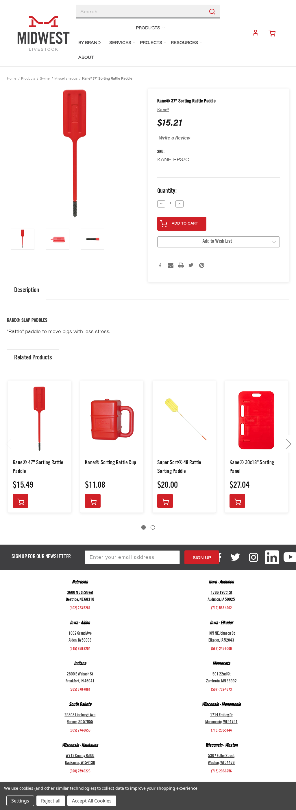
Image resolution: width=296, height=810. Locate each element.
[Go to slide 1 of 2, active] (143, 527)
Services (120, 43)
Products (148, 28)
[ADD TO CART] (20, 501)
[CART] (274, 33)
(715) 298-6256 (221, 772)
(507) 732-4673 (221, 690)
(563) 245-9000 (221, 649)
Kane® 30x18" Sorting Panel (252, 467)
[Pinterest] (202, 265)
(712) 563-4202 (221, 609)
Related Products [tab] (33, 358)
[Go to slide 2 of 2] (153, 527)
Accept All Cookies (92, 801)
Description (26, 290)
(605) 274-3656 (80, 731)
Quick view (40, 420)
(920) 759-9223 (80, 772)
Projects (151, 43)
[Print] (181, 265)
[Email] (170, 265)
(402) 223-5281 (80, 609)
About (86, 58)
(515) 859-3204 (80, 649)
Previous (8, 443)
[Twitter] (191, 265)
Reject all (50, 801)
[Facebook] (160, 265)
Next (288, 443)
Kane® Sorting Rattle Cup (110, 463)
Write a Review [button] (174, 138)
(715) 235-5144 (221, 731)
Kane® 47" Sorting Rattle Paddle (38, 467)
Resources (184, 43)
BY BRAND (89, 43)
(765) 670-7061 (80, 690)
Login (256, 33)
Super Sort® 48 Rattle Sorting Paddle (179, 467)
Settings (20, 801)
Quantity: (167, 191)
